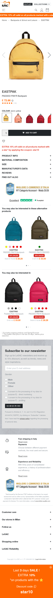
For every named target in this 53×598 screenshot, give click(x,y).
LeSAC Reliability (10, 548)
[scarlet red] (29, 117)
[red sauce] (40, 117)
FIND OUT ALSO (10, 177)
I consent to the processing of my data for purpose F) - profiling (25, 398)
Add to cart (31, 133)
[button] (49, 55)
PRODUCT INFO (10, 155)
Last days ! (26, 570)
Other (11, 386)
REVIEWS (7, 172)
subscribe (14, 406)
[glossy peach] (18, 117)
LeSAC (5, 534)
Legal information (40, 559)
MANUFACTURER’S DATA (15, 168)
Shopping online (10, 541)
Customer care (9, 512)
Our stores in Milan (11, 519)
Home (4, 20)
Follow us (6, 526)
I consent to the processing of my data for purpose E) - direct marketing (25, 392)
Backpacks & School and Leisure (24, 20)
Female (11, 382)
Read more (22, 442)
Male (10, 379)
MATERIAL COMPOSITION (15, 159)
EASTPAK (45, 20)
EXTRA (26, 575)
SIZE (4, 164)
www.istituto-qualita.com (42, 501)
